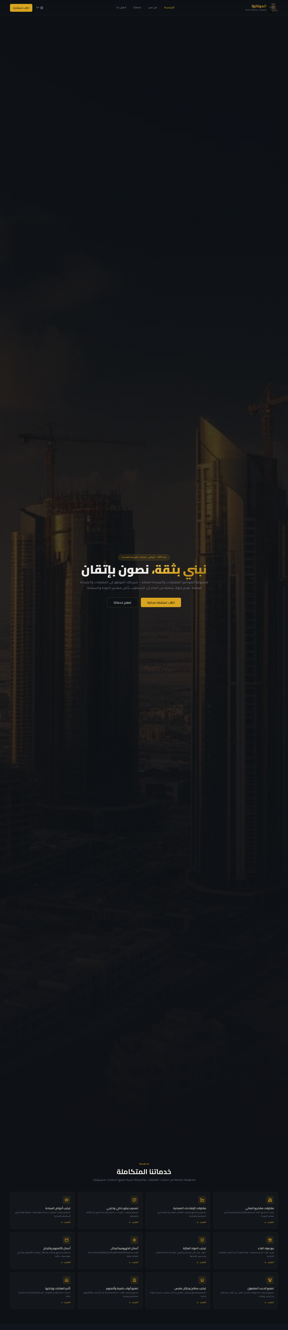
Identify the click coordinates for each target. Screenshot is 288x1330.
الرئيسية (169, 7)
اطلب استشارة (21, 7)
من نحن (152, 7)
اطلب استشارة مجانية (161, 602)
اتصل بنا (121, 7)
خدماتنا (137, 7)
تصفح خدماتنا (122, 602)
